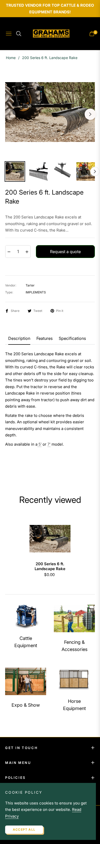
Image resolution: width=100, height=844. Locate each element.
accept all (24, 829)
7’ (49, 444)
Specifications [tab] (72, 338)
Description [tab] (19, 338)
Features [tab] (44, 338)
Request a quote (65, 251)
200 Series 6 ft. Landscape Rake (50, 566)
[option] (50, 112)
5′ (40, 444)
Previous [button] (9, 114)
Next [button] (90, 114)
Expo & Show (26, 705)
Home (11, 57)
